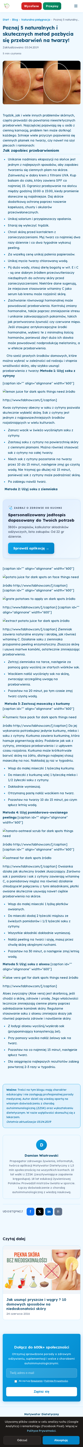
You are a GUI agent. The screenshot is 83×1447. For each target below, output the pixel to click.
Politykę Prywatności (56, 1380)
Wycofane (31, 6)
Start (6, 19)
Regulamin (37, 1380)
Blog (15, 19)
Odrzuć (22, 1440)
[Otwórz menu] (76, 6)
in (49, 1211)
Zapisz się (41, 1391)
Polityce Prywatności (41, 1431)
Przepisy (52, 6)
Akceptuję (61, 1440)
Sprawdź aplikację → (31, 548)
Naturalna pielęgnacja (35, 19)
